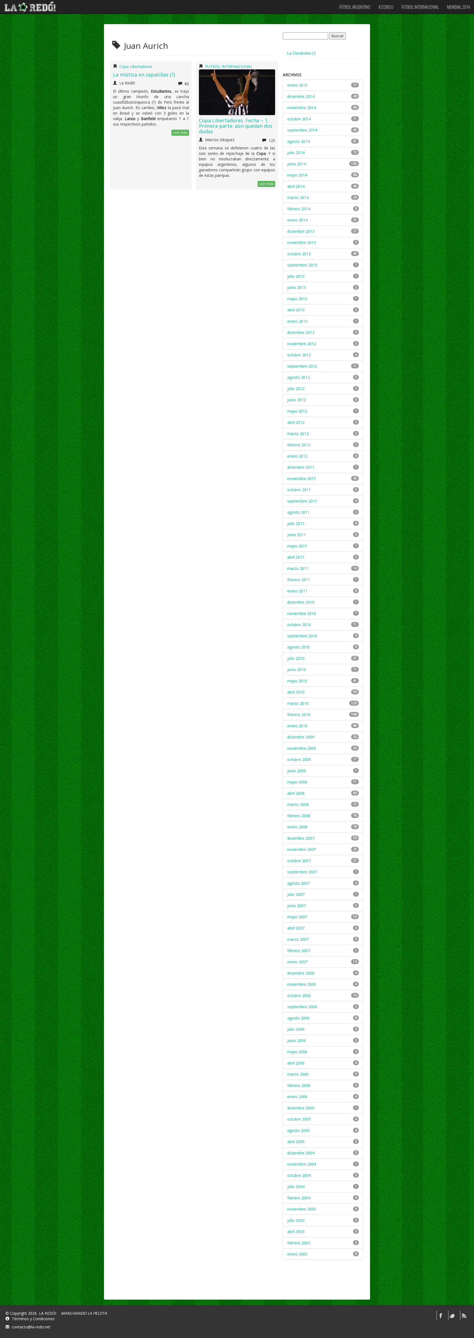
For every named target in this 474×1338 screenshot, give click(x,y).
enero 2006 (297, 1096)
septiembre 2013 (302, 265)
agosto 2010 (298, 647)
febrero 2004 (298, 1197)
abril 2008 (295, 793)
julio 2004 (295, 1186)
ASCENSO (386, 7)
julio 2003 (295, 1220)
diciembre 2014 (300, 96)
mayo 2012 (297, 411)
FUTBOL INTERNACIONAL (420, 7)
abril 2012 (295, 422)
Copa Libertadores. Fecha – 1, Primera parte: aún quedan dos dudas (235, 126)
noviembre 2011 (301, 478)
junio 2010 (296, 669)
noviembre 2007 (301, 849)
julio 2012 (295, 388)
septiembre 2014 (302, 130)
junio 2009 (296, 770)
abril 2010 (295, 692)
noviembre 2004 (301, 1164)
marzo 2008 (298, 804)
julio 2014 (295, 152)
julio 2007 (295, 894)
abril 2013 (295, 310)
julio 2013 (295, 276)
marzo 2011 (298, 568)
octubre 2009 (299, 759)
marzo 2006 (298, 1074)
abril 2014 (295, 186)
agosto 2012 (298, 377)
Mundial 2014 (458, 7)
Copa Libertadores (135, 66)
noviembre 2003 (301, 1209)
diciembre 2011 (300, 467)
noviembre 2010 (301, 613)
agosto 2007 (298, 883)
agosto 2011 (298, 512)
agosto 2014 (298, 141)
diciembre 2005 (300, 1107)
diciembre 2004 (300, 1152)
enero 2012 (297, 456)
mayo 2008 (297, 782)
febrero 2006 (298, 1085)
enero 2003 (297, 1254)
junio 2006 (296, 1040)
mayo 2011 (297, 546)
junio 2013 (296, 287)
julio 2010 (295, 658)
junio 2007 (296, 905)
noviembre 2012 (301, 343)
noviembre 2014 (301, 107)
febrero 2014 (298, 208)
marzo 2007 (298, 939)
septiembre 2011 (302, 501)
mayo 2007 (297, 916)
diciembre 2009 (300, 737)
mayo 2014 (297, 175)
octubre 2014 (299, 118)
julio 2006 (295, 1029)
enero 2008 (297, 826)
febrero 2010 (298, 714)
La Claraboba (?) (301, 53)
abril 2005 (295, 1141)
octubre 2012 (299, 354)
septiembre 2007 (302, 871)
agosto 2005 (298, 1130)
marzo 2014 (298, 197)
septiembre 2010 (302, 635)
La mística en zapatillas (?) (144, 74)
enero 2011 (297, 590)
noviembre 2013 (301, 242)
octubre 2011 (299, 489)
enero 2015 (297, 85)
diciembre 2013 (300, 231)
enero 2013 (297, 321)
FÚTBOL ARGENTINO (354, 7)
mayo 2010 (297, 680)
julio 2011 (295, 523)
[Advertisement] (324, 1284)
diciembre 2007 (300, 838)
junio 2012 (296, 399)
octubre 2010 (299, 624)
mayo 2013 (297, 298)
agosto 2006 (298, 1018)
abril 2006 (295, 1063)
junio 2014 (296, 163)
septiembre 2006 (302, 1006)
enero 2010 (297, 725)
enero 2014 (297, 220)
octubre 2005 (299, 1119)
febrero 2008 (298, 815)
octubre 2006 (299, 995)
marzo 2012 (298, 433)
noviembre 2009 (301, 748)
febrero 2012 (298, 444)
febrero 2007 (298, 950)
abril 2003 (295, 1231)
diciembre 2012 (300, 332)
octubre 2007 (299, 860)
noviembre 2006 (301, 984)
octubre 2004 (299, 1175)
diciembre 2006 (300, 973)
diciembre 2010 (300, 602)
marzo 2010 (298, 703)
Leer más (180, 132)
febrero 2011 (298, 579)
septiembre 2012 (302, 366)
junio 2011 (296, 534)
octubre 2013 (299, 253)
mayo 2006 (297, 1051)
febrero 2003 (298, 1242)
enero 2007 (297, 961)
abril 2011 (295, 557)
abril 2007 (295, 928)
